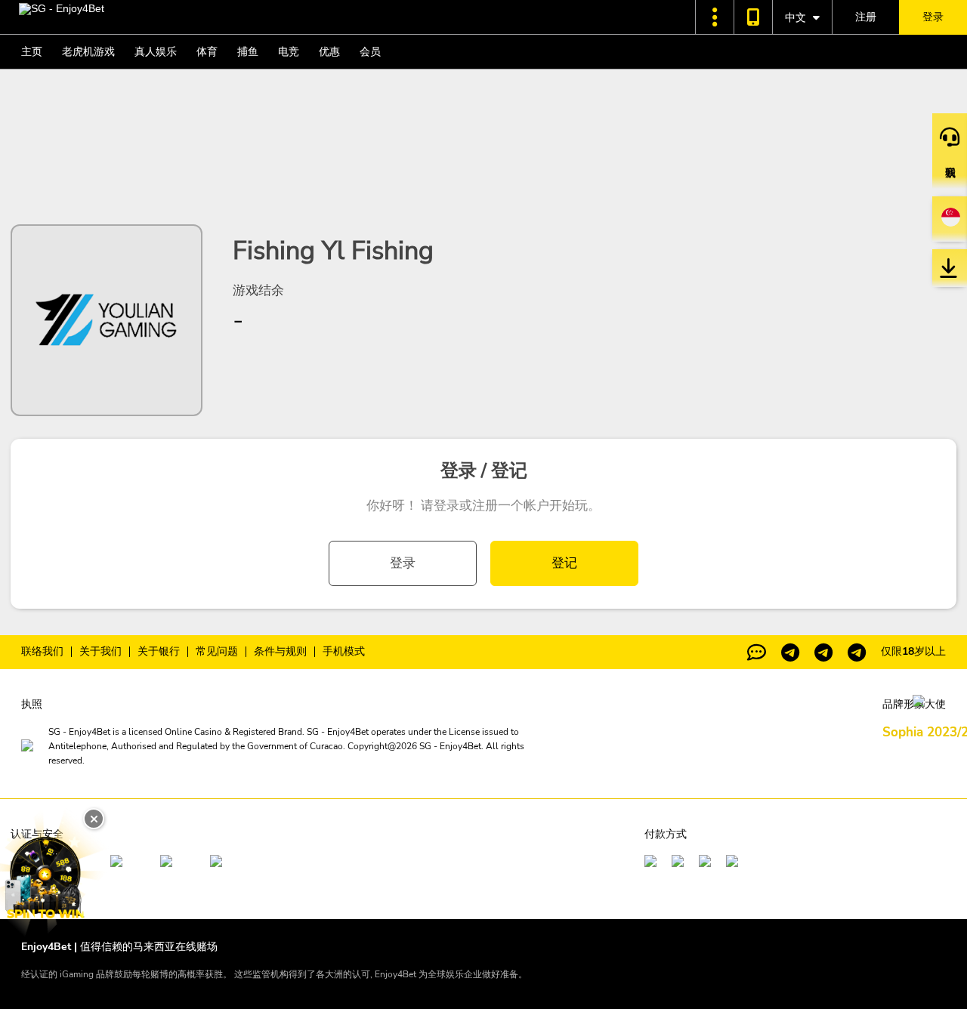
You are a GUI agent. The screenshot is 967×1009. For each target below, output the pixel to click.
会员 (370, 52)
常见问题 (217, 651)
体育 (207, 52)
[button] (715, 17)
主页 (31, 52)
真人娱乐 (155, 52)
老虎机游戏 (88, 52)
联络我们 (42, 651)
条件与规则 (280, 651)
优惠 (329, 52)
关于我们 (100, 651)
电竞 (288, 52)
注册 (865, 17)
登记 (564, 562)
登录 (403, 562)
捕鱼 (247, 52)
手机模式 (344, 651)
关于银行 (158, 651)
